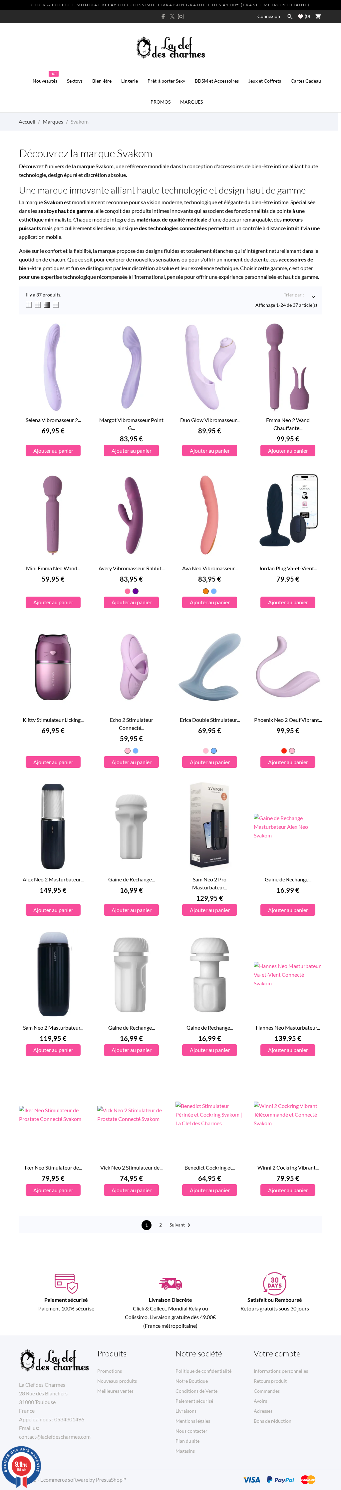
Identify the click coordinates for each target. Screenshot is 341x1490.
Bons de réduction (272, 1421)
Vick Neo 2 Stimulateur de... (131, 1167)
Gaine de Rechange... (131, 879)
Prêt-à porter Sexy (166, 81)
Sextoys (75, 81)
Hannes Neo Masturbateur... (288, 1027)
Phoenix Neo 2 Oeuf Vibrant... (288, 720)
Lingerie (129, 81)
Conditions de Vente (196, 1391)
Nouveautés (45, 78)
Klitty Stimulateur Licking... (53, 720)
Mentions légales (192, 1421)
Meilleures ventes (115, 1391)
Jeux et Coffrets (264, 81)
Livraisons (185, 1411)
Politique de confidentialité (203, 1371)
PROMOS (160, 102)
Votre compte (277, 1353)
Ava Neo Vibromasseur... (209, 568)
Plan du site (187, 1441)
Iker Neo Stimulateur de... (53, 1167)
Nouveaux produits (117, 1381)
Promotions (109, 1371)
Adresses (263, 1411)
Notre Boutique (191, 1381)
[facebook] (163, 16)
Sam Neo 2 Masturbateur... (53, 1027)
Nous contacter (191, 1431)
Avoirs (260, 1401)
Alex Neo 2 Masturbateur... (53, 879)
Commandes (267, 1391)
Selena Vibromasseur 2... (53, 420)
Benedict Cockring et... (209, 1167)
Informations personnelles (281, 1371)
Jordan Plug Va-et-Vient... (288, 568)
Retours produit (270, 1381)
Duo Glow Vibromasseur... (209, 420)
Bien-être (102, 81)
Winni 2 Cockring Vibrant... (288, 1167)
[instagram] (180, 16)
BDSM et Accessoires (217, 81)
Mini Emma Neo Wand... (53, 568)
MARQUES (191, 102)
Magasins (185, 1451)
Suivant (181, 1225)
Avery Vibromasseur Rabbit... (132, 568)
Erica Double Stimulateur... (210, 720)
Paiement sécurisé (194, 1401)
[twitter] (172, 16)
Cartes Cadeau (306, 81)
